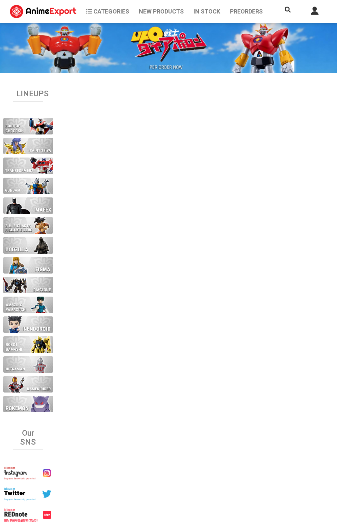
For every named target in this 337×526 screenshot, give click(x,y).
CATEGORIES (110, 11)
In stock (207, 11)
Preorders (246, 11)
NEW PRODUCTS (161, 11)
